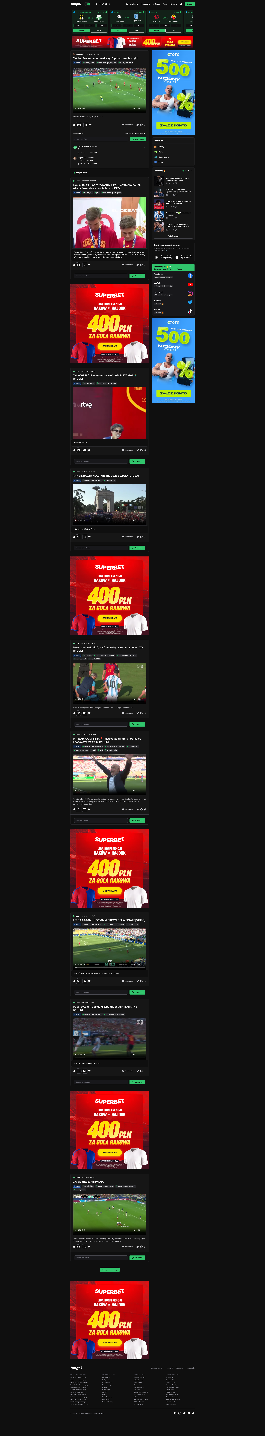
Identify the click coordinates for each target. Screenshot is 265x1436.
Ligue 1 (104, 1394)
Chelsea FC (170, 1380)
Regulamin (179, 1368)
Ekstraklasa (106, 1377)
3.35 (116, 25)
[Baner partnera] (132, 42)
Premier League (107, 1385)
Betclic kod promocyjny (78, 1399)
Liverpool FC (170, 1382)
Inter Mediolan (171, 1404)
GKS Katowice (139, 1402)
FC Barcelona (170, 1392)
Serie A (104, 1392)
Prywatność (191, 1368)
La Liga (104, 1387)
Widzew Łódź (138, 1397)
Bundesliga (106, 1390)
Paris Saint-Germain (173, 1399)
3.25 (127, 25)
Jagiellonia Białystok (141, 1392)
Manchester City (171, 1385)
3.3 (90, 25)
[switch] (87, 4)
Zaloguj (190, 4)
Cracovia (137, 1390)
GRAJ (81, 30)
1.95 (78, 25)
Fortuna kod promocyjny (78, 1392)
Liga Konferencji (107, 1402)
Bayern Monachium (172, 1394)
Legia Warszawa (139, 1377)
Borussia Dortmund (172, 1397)
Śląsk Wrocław (139, 1387)
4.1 (102, 25)
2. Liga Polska (106, 1382)
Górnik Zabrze (139, 1385)
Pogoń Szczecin (139, 1394)
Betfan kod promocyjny (78, 1394)
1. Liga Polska (106, 1380)
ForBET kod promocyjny (78, 1402)
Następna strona (108, 1270)
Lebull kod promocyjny (78, 1380)
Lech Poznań (138, 1382)
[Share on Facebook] (141, 124)
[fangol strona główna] (76, 4)
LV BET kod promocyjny (78, 1390)
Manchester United (172, 1387)
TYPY (99, 31)
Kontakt (170, 1368)
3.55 (153, 25)
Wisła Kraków (138, 1380)
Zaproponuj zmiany (157, 1368)
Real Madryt (170, 1390)
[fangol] (76, 1368)
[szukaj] (181, 4)
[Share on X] (137, 124)
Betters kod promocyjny (78, 1397)
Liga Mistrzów (107, 1397)
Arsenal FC (169, 1377)
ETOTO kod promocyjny (78, 1377)
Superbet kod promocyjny (79, 1385)
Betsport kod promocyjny (79, 1382)
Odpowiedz (93, 153)
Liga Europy (106, 1399)
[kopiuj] (145, 124)
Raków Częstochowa (141, 1399)
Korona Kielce (138, 1404)
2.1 (139, 25)
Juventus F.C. (170, 1402)
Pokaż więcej (173, 236)
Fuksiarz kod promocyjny (78, 1387)
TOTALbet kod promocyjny (79, 1404)
